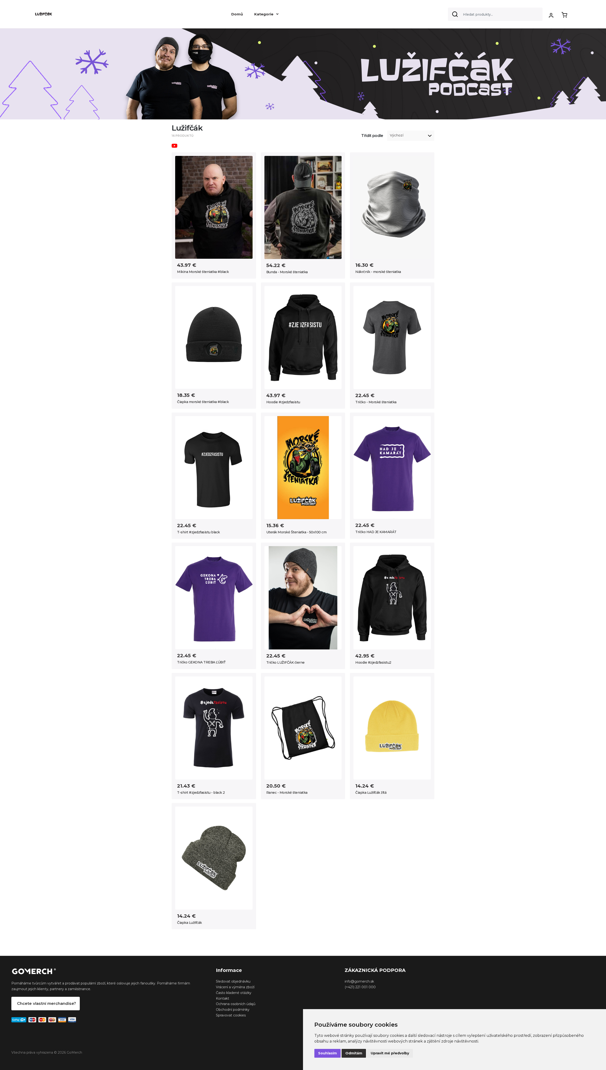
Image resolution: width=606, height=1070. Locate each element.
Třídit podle (372, 135)
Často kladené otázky (233, 993)
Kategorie (264, 14)
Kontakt (222, 998)
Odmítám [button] (353, 1053)
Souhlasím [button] (327, 1053)
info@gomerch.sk (359, 981)
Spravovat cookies (231, 1015)
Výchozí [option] (396, 135)
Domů (237, 14)
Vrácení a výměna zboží (235, 987)
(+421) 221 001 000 (360, 987)
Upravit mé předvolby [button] (390, 1053)
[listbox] (410, 136)
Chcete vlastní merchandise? (46, 1003)
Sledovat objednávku (233, 981)
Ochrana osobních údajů (235, 1004)
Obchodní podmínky (233, 1009)
